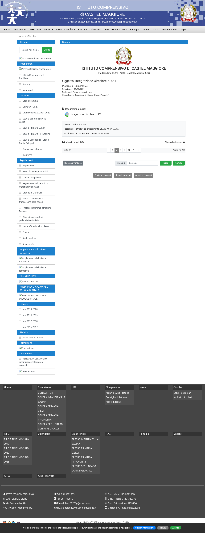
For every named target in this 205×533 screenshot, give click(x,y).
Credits (126, 522)
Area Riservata (169, 29)
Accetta (175, 528)
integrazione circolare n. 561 (86, 114)
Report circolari (123, 175)
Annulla (179, 163)
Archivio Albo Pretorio (117, 392)
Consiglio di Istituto (32, 149)
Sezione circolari (103, 175)
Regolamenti (29, 165)
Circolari (69, 29)
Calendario (95, 29)
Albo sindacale (114, 401)
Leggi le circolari (182, 392)
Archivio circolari (143, 175)
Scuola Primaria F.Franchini (36, 134)
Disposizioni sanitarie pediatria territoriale (31, 219)
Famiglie (134, 29)
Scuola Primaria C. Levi (34, 128)
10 (129, 150)
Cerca (47, 49)
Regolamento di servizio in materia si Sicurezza (33, 185)
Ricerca (24, 42)
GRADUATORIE (30, 106)
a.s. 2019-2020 (30, 309)
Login (183, 29)
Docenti (146, 29)
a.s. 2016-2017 (30, 327)
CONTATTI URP (46, 392)
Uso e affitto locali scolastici (36, 226)
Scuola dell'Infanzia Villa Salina (32, 120)
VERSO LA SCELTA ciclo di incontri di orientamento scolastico (33, 362)
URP (32, 29)
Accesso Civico (30, 244)
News (59, 29)
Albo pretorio (44, 29)
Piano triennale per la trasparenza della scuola (31, 200)
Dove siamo (19, 29)
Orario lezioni (111, 29)
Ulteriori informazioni (144, 528)
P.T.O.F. (81, 29)
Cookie (26, 232)
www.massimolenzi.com (110, 522)
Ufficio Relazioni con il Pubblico (31, 77)
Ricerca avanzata (73, 163)
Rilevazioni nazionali (33, 337)
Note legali (28, 90)
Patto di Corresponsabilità (36, 171)
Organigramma (30, 101)
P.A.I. (125, 29)
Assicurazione (30, 238)
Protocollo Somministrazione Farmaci (35, 209)
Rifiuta (163, 528)
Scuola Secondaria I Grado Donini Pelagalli (34, 141)
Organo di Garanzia (32, 192)
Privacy (26, 84)
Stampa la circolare (173, 142)
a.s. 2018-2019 (30, 315)
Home (7, 29)
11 (134, 150)
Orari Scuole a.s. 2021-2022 (36, 112)
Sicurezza (27, 155)
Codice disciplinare (32, 177)
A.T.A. (156, 29)
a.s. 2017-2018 (30, 321)
